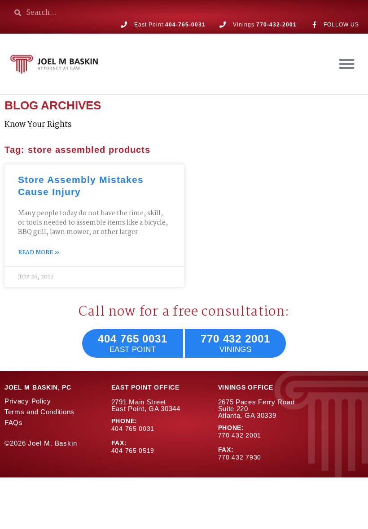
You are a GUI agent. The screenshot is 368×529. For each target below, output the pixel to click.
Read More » (39, 253)
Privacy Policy (27, 401)
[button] (346, 64)
